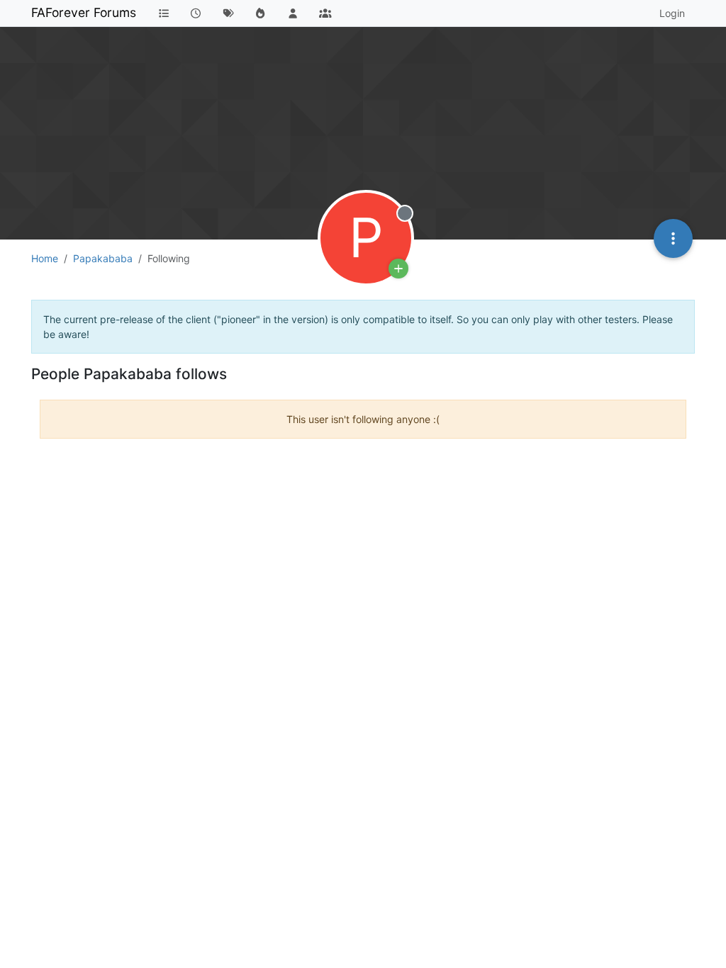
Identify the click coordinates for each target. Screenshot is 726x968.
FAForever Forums (83, 12)
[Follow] (398, 268)
